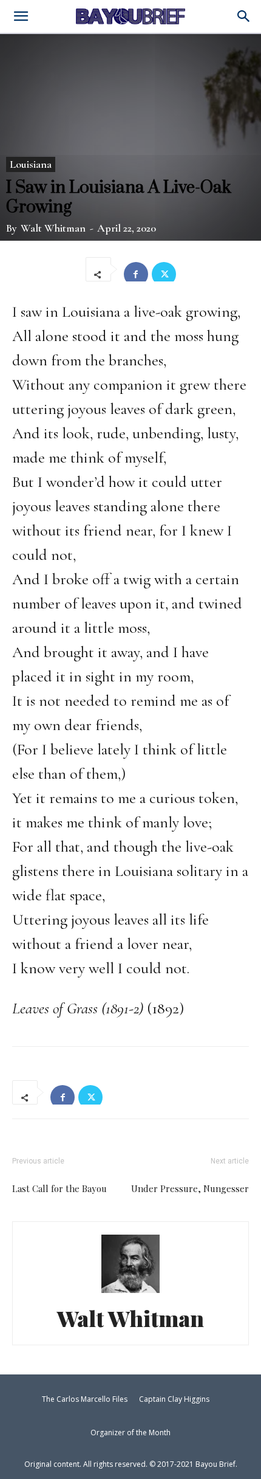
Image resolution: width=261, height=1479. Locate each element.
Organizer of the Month (130, 1432)
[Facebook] (136, 269)
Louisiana (31, 164)
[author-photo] (130, 1291)
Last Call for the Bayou (59, 1188)
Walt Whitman (53, 228)
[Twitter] (164, 269)
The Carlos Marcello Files (84, 1399)
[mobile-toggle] (20, 17)
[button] (244, 17)
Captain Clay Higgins (174, 1399)
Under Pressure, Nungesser (190, 1188)
